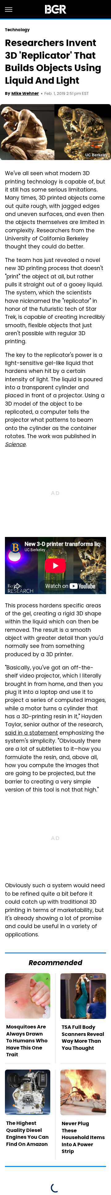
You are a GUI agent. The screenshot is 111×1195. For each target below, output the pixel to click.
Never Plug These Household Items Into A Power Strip (83, 1137)
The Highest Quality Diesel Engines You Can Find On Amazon (27, 1133)
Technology (17, 29)
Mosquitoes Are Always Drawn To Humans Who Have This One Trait (26, 1041)
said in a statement (31, 733)
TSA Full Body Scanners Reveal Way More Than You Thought (83, 1037)
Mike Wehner (25, 93)
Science (15, 445)
